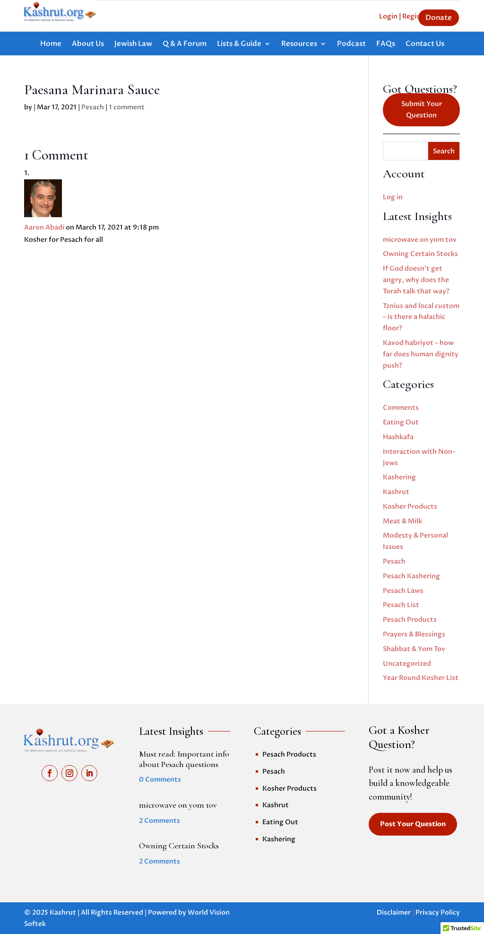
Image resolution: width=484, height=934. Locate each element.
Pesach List (401, 604)
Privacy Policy (437, 912)
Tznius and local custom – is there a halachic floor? (421, 317)
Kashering (399, 477)
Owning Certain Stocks (420, 253)
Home (50, 44)
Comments (401, 407)
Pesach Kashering (411, 576)
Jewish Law (133, 44)
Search (444, 151)
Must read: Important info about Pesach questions (184, 759)
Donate (438, 17)
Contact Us (425, 44)
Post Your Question (413, 823)
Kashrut (396, 491)
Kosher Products (410, 506)
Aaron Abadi (44, 227)
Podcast (351, 44)
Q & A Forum (185, 44)
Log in (393, 197)
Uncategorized (407, 663)
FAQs (385, 44)
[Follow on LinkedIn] (89, 773)
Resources (299, 44)
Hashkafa (398, 436)
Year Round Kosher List (420, 677)
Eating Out (401, 422)
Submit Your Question (421, 109)
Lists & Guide (239, 44)
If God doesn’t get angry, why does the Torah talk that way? (416, 280)
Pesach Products (410, 619)
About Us (88, 44)
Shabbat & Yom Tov (414, 648)
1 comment (127, 107)
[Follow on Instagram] (69, 773)
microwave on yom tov (420, 239)
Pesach (92, 107)
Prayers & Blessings (414, 634)
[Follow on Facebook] (50, 773)
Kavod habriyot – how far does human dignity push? (420, 354)
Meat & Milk (402, 521)
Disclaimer (394, 912)
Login (388, 16)
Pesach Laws (403, 590)
